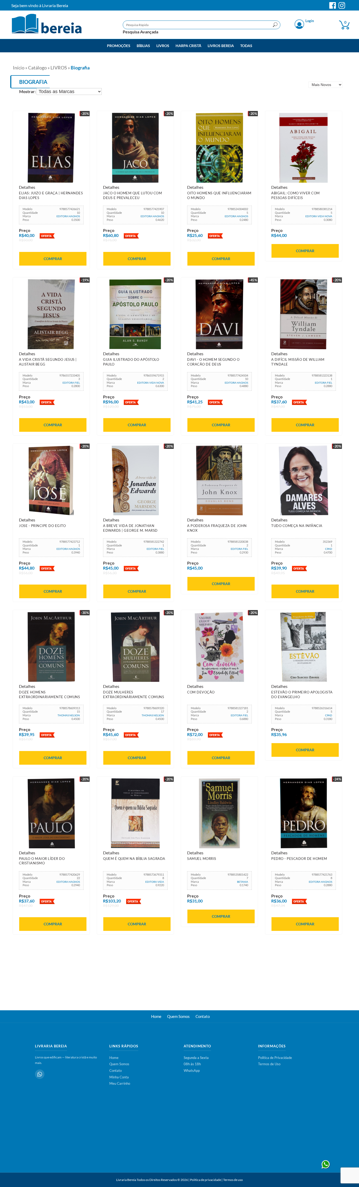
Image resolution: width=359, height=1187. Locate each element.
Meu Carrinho (119, 1083)
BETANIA (242, 881)
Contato (203, 1016)
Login (309, 21)
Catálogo (37, 67)
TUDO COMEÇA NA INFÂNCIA (296, 526)
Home (156, 1016)
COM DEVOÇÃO (201, 692)
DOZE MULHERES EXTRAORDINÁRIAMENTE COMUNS (133, 694)
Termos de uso (233, 1179)
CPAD (328, 548)
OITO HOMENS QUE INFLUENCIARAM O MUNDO (219, 195)
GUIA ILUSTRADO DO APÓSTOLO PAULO (131, 361)
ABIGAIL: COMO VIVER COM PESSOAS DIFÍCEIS (295, 195)
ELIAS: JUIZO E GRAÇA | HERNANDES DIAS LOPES (51, 195)
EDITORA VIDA (154, 881)
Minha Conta (119, 1077)
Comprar (53, 258)
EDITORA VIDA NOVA (318, 216)
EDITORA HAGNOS (68, 216)
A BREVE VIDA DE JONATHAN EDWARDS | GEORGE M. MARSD (130, 528)
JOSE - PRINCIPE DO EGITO (42, 526)
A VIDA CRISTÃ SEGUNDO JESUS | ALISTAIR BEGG (48, 361)
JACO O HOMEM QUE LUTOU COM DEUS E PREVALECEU (132, 195)
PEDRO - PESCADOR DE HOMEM (299, 858)
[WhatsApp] (39, 1074)
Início (18, 67)
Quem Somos (178, 1016)
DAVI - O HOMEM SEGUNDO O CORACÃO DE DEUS (213, 361)
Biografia (80, 67)
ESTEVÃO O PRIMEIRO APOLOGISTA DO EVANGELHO (302, 694)
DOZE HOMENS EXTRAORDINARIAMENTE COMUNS (49, 694)
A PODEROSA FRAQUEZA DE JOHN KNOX (217, 528)
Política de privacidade (205, 1179)
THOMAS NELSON (69, 715)
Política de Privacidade (275, 1058)
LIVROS (58, 67)
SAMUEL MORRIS (201, 858)
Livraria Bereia (126, 1179)
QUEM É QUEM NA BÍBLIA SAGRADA (134, 858)
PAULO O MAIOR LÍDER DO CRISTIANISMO (42, 860)
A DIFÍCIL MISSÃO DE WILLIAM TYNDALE (298, 361)
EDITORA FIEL (71, 382)
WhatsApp (192, 1070)
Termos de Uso (269, 1064)
